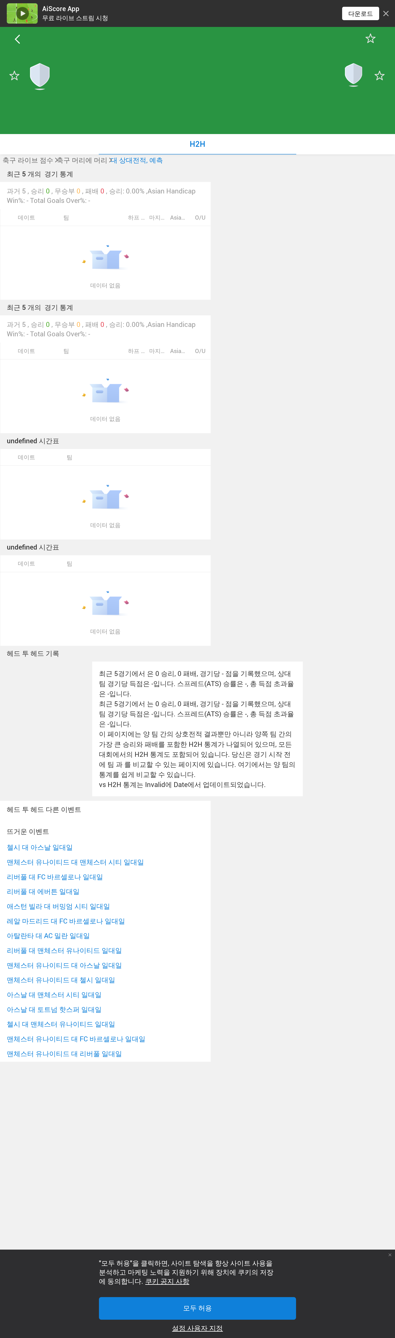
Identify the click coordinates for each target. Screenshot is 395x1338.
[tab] (197, 144)
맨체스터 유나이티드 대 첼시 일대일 (61, 979)
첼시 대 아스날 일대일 (40, 847)
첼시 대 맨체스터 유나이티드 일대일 (61, 1024)
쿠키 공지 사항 (167, 1281)
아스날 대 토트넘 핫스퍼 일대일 (54, 1009)
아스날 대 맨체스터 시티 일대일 (54, 994)
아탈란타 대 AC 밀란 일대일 (48, 935)
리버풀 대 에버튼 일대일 (43, 891)
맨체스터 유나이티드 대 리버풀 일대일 (64, 1053)
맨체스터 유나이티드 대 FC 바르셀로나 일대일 (76, 1038)
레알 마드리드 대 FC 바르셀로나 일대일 (66, 921)
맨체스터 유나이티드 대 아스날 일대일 (64, 965)
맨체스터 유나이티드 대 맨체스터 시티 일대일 (75, 862)
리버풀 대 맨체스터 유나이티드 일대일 (64, 950)
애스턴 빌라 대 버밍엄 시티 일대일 (58, 906)
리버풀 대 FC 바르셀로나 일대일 (55, 876)
